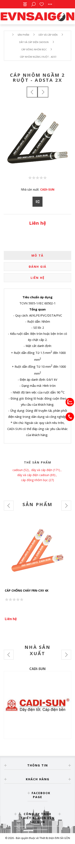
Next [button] (66, 506)
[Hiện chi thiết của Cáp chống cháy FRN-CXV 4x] (37, 551)
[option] (37, 571)
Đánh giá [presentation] (37, 267)
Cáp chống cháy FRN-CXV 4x (26, 590)
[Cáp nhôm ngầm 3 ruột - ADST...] (43, 92)
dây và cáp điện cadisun (33, 475)
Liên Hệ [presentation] (38, 278)
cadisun (17, 470)
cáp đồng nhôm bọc (34, 480)
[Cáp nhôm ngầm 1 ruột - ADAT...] (32, 92)
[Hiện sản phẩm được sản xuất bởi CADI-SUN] (37, 705)
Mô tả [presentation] (37, 255)
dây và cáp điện (41, 470)
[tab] (37, 255)
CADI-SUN (47, 189)
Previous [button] (9, 506)
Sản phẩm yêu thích (42, 4)
